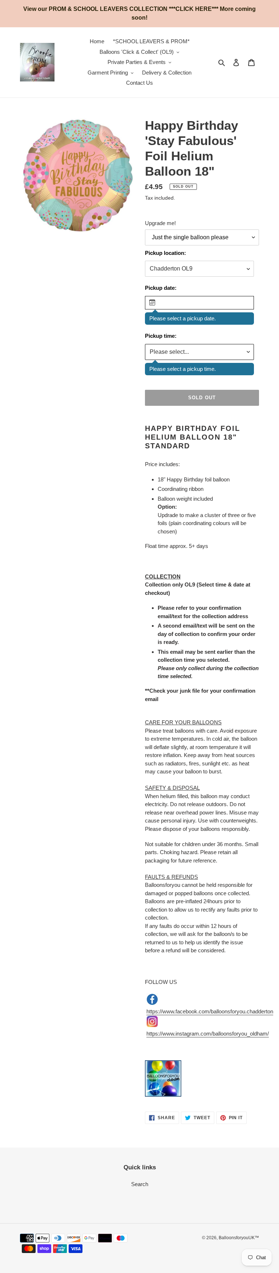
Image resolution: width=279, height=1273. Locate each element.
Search (139, 1184)
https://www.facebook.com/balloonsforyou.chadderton (209, 1011)
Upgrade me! (160, 223)
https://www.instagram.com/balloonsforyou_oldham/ (207, 1033)
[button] (199, 302)
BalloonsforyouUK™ (239, 1237)
